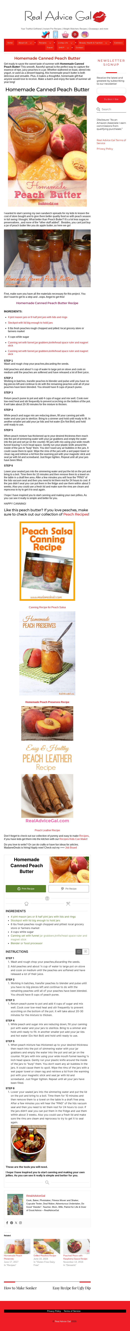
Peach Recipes (75, 514)
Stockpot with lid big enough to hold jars (30, 322)
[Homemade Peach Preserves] (17, 1246)
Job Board (71, 847)
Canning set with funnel (25, 935)
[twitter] (45, 34)
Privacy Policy (105, 148)
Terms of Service (72, 1311)
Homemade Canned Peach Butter (47, 58)
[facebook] (55, 34)
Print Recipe (27, 888)
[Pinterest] (11, 1223)
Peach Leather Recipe (47, 830)
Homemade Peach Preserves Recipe (47, 702)
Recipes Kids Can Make (73, 839)
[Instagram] (20, 1223)
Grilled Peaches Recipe (45, 1255)
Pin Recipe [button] (70, 888)
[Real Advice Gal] (65, 19)
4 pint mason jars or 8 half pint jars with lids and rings (37, 317)
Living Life (63, 43)
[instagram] (85, 34)
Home (10, 43)
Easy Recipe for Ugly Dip (72, 1287)
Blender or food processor (26, 943)
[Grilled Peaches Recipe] (47, 1246)
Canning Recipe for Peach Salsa (47, 607)
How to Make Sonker (20, 1287)
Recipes (43, 43)
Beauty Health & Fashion (91, 43)
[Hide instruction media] (85, 951)
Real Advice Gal (63, 1321)
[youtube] (65, 34)
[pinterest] (75, 34)
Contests (118, 43)
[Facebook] (7, 1223)
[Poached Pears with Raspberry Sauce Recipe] (76, 1246)
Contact (79, 47)
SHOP (61, 47)
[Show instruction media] (79, 951)
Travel (50, 47)
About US (23, 43)
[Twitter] (16, 1223)
